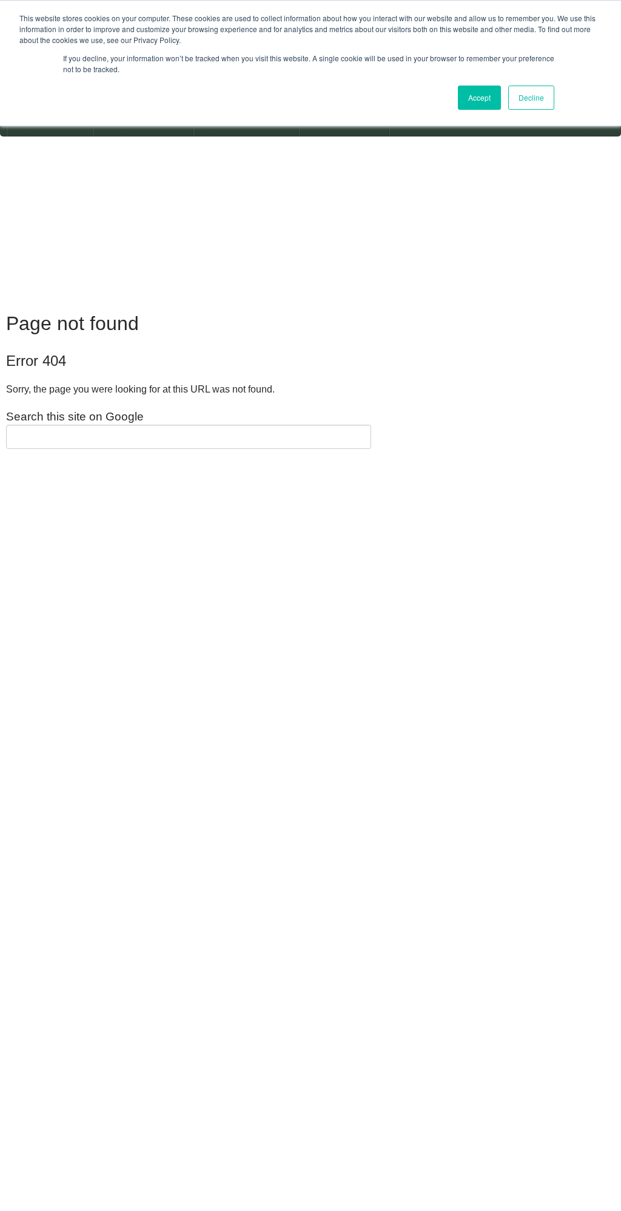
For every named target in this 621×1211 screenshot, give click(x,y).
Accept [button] (479, 97)
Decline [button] (531, 97)
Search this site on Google (75, 416)
